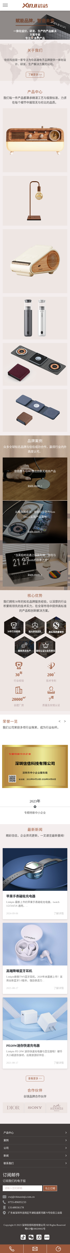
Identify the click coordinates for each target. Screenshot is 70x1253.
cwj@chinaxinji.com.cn (21, 1196)
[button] (32, 37)
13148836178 (16, 1207)
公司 (6, 1148)
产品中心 (9, 1132)
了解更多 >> (35, 74)
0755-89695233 (17, 1202)
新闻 (6, 1155)
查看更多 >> (35, 1078)
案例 (6, 1140)
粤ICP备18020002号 (35, 1228)
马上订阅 (50, 1188)
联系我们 (9, 1163)
